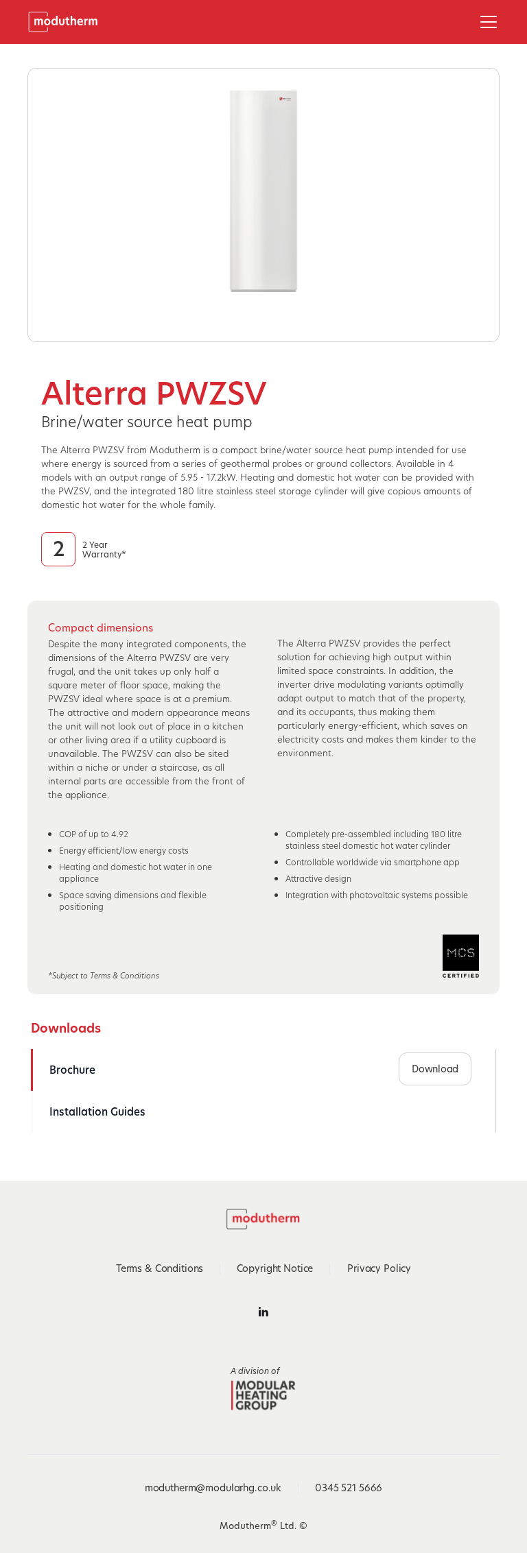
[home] (67, 21)
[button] (486, 21)
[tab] (103, 1070)
